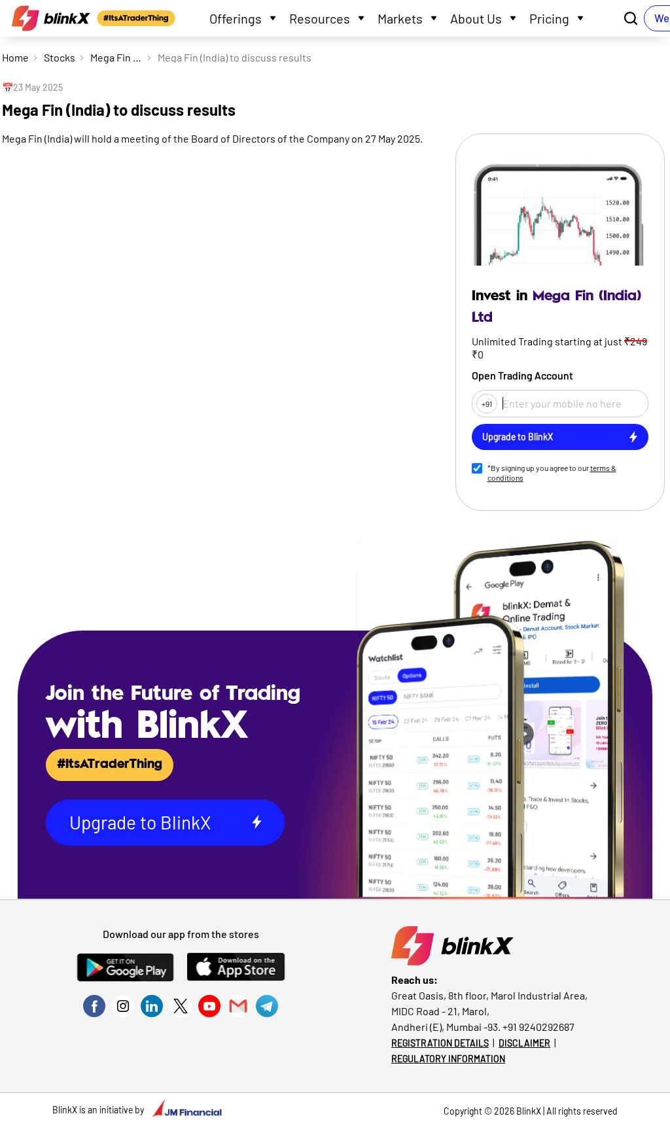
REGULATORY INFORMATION (448, 1058)
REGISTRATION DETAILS (440, 1043)
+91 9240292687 (538, 1026)
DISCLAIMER (524, 1043)
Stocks (59, 57)
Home (15, 57)
